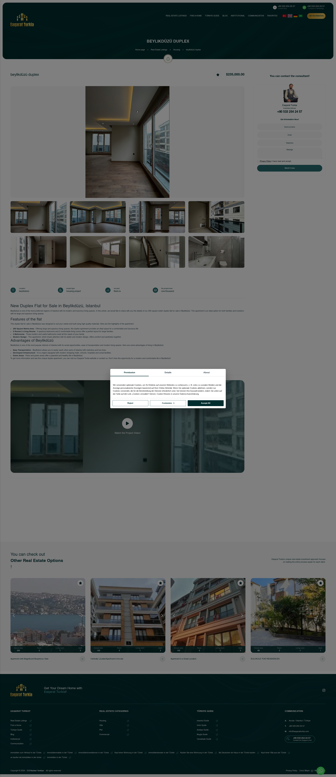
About (206, 372)
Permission (129, 372)
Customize (167, 403)
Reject (130, 403)
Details (168, 372)
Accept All (205, 403)
